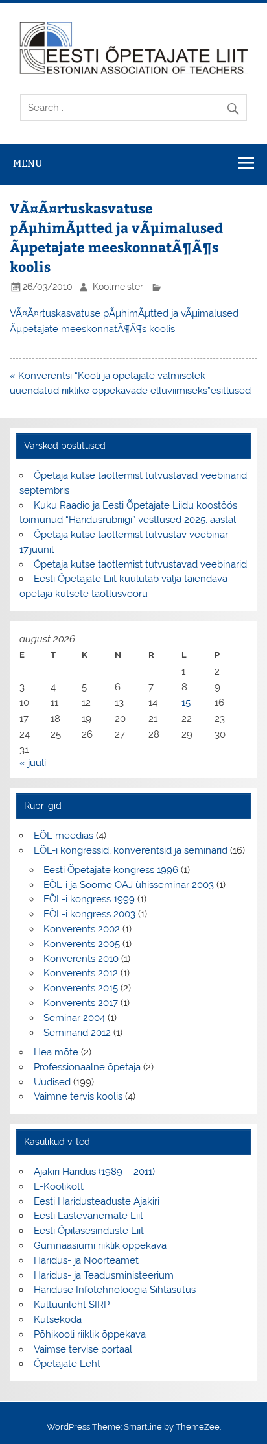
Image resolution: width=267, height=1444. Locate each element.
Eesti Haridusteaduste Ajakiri (96, 1201)
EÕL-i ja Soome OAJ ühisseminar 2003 (128, 885)
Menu (28, 163)
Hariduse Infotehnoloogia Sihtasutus (115, 1289)
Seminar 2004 (74, 1018)
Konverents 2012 (80, 973)
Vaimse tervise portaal (83, 1349)
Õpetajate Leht (67, 1363)
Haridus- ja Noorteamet (86, 1260)
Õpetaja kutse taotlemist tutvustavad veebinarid (140, 564)
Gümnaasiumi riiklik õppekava (100, 1245)
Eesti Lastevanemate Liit (88, 1215)
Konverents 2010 (81, 959)
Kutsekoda (58, 1319)
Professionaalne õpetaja (87, 1067)
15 (186, 702)
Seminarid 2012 (77, 1033)
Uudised (52, 1082)
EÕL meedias (63, 835)
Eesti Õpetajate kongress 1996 (110, 870)
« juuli (32, 763)
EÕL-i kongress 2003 (89, 914)
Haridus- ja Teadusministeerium (104, 1275)
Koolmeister (118, 287)
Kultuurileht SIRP (72, 1304)
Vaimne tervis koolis (78, 1096)
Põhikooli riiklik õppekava (90, 1334)
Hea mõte (56, 1052)
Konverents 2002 (81, 929)
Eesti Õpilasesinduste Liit (89, 1230)
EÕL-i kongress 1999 (89, 899)
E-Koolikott (59, 1186)
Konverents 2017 (80, 1003)
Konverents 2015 (80, 988)
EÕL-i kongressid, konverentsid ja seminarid (130, 850)
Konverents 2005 (81, 944)
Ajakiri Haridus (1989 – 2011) (94, 1171)
